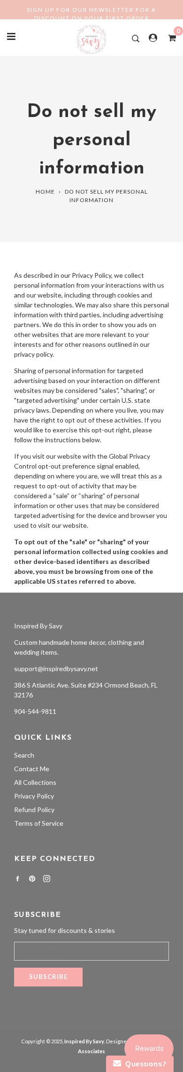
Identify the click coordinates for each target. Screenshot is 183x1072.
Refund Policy (34, 810)
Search (24, 755)
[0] (169, 37)
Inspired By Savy (38, 626)
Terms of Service (38, 823)
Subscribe (48, 976)
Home (45, 191)
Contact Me (31, 769)
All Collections (35, 782)
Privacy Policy (34, 796)
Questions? (144, 1064)
